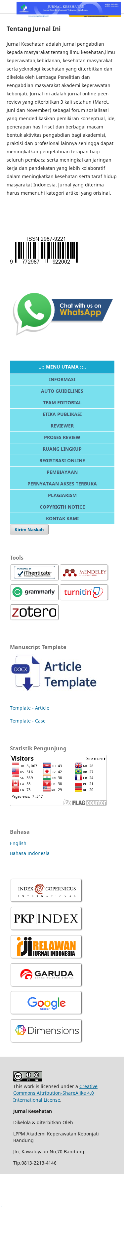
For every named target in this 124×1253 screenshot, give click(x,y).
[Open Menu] (6, 6)
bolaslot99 (11, 1216)
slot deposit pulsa (19, 1238)
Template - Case (28, 721)
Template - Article (29, 708)
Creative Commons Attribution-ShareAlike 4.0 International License (55, 1093)
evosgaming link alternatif (29, 1193)
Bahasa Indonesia (30, 853)
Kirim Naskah (29, 529)
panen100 (11, 1182)
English (18, 843)
